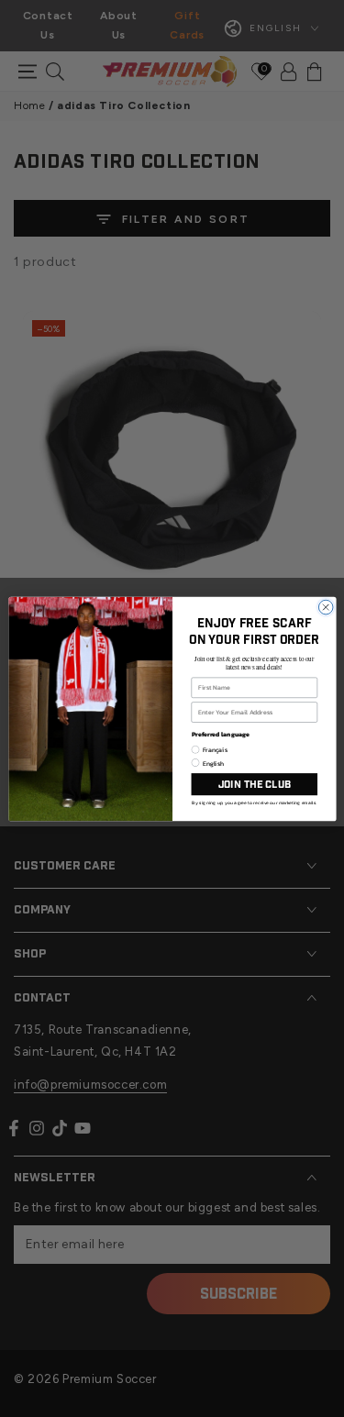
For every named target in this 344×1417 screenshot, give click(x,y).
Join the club (253, 784)
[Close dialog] (325, 607)
